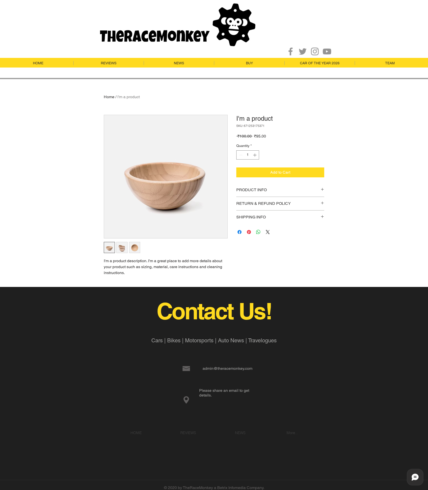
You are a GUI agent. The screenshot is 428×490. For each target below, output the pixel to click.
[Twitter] (302, 51)
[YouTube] (327, 51)
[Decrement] (240, 155)
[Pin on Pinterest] (249, 232)
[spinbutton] (247, 155)
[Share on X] (268, 232)
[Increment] (255, 155)
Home (109, 96)
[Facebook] (290, 51)
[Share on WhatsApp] (258, 232)
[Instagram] (315, 51)
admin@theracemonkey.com (227, 368)
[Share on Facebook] (239, 232)
